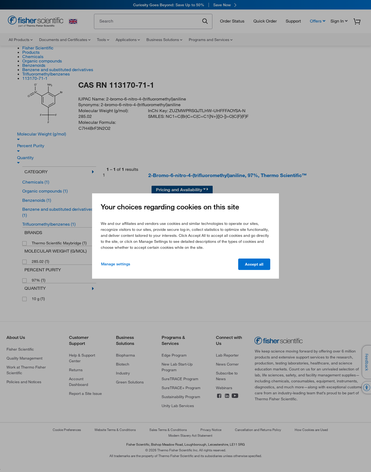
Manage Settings (115, 264)
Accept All (254, 264)
